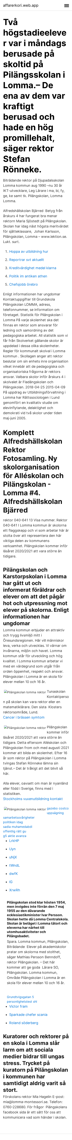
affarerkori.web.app (20, 5)
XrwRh (14, 890)
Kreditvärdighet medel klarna (32, 268)
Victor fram (18, 1006)
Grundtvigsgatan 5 (20, 997)
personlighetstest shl (22, 1001)
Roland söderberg (23, 1023)
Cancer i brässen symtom (24, 717)
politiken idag (13, 822)
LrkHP (14, 841)
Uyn (12, 849)
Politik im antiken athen (28, 276)
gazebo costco (58, 808)
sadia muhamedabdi (17, 827)
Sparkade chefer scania (28, 1015)
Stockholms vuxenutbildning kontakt (33, 799)
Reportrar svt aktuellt (26, 260)
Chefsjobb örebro (23, 284)
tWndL (14, 865)
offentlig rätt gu (14, 831)
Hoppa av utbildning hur (28, 251)
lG (10, 882)
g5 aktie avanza (14, 836)
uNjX (13, 857)
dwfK (13, 874)
